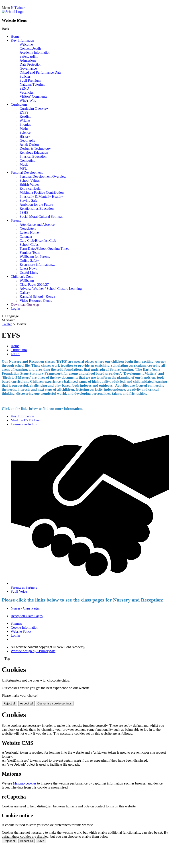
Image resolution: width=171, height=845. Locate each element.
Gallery (25, 292)
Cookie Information (24, 627)
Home (15, 36)
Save (40, 841)
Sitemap (16, 623)
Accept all (26, 703)
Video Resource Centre (36, 300)
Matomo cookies (24, 783)
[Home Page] (13, 12)
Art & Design (29, 144)
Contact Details (30, 48)
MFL (23, 168)
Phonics (25, 124)
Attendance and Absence (37, 224)
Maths (24, 128)
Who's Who (28, 100)
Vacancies (27, 92)
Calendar (26, 236)
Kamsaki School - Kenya (37, 296)
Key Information (22, 40)
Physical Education (33, 156)
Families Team (30, 252)
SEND (24, 88)
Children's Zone (22, 276)
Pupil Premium (30, 80)
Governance (28, 68)
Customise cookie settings (54, 703)
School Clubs (29, 244)
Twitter (7, 324)
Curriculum (19, 104)
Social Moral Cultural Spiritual (41, 216)
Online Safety (29, 260)
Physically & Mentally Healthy (41, 196)
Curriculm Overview (34, 108)
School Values (30, 180)
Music (24, 164)
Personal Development (27, 172)
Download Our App (25, 304)
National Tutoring (32, 84)
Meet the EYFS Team (26, 420)
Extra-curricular (31, 188)
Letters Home (29, 232)
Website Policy (21, 631)
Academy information (35, 52)
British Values (29, 184)
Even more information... (37, 264)
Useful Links (29, 272)
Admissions (28, 60)
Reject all (10, 703)
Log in (15, 308)
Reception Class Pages (27, 616)
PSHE (24, 212)
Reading (25, 116)
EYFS (24, 112)
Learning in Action (24, 424)
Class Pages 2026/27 (34, 284)
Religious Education (34, 152)
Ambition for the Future (36, 204)
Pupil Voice (19, 591)
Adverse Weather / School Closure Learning (51, 288)
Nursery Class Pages (25, 608)
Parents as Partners (24, 587)
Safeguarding (29, 56)
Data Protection (30, 64)
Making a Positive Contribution (42, 192)
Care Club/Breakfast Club (38, 240)
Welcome (26, 44)
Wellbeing (27, 280)
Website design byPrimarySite (33, 651)
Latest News (28, 268)
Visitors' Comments (33, 96)
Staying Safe (28, 200)
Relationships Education (37, 208)
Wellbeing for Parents (35, 256)
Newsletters (28, 228)
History (25, 136)
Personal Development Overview (43, 176)
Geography (27, 140)
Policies (25, 76)
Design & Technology (35, 148)
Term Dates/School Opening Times (44, 248)
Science (25, 132)
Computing (27, 160)
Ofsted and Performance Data (40, 72)
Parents (16, 220)
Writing (25, 120)
